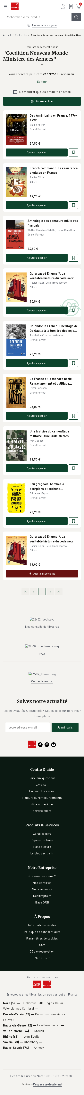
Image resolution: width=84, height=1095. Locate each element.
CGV (42, 945)
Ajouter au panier (37, 152)
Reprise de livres (42, 840)
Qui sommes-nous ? (42, 876)
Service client (42, 811)
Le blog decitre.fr (42, 853)
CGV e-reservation (42, 951)
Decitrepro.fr (42, 896)
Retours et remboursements (42, 798)
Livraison (42, 784)
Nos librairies (42, 883)
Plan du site (42, 958)
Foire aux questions (42, 778)
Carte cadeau (42, 834)
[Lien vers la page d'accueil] (15, 6)
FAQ (42, 654)
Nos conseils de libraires (42, 626)
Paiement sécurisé (42, 791)
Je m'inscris (65, 727)
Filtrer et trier (44, 101)
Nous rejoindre (42, 889)
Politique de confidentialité (42, 932)
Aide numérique (42, 804)
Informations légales (42, 925)
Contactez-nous (42, 681)
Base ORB (42, 902)
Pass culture (42, 847)
